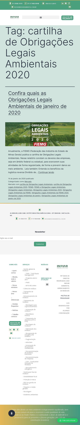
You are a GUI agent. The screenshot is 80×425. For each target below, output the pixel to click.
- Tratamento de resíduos (28, 301)
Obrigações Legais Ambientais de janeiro (24, 196)
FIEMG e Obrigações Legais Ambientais (49, 187)
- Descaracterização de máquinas (31, 358)
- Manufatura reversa (29, 314)
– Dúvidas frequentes (14, 305)
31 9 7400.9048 (33, 3)
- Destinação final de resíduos (30, 373)
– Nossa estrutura (14, 286)
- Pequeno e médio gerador (29, 387)
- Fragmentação (30, 339)
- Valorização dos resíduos (30, 329)
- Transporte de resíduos (28, 292)
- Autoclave (28, 342)
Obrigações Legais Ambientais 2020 (47, 190)
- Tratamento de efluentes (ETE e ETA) (30, 319)
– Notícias (14, 310)
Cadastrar (40, 244)
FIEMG (30, 187)
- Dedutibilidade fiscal (30, 377)
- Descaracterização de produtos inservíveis (31, 352)
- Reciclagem (27, 392)
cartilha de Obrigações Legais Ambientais (36, 184)
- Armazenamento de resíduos (30, 296)
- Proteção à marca (29, 380)
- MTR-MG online (30, 286)
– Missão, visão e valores (14, 279)
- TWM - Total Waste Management (32, 274)
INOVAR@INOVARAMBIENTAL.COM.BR (25, 7)
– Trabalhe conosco (14, 315)
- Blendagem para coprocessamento (31, 305)
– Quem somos (14, 272)
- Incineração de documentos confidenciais (30, 346)
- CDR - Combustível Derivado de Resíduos (31, 363)
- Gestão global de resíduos (29, 270)
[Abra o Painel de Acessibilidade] (11, 413)
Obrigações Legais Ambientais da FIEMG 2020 (50, 193)
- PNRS (27, 283)
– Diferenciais (15, 299)
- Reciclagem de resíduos (30, 325)
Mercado (28, 181)
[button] (40, 17)
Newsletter (40, 232)
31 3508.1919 (17, 3)
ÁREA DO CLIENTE (51, 3)
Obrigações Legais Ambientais (20, 190)
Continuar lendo (46, 172)
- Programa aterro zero (31, 278)
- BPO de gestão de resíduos (29, 383)
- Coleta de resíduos (29, 289)
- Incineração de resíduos (30, 310)
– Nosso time (14, 292)
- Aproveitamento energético (31, 368)
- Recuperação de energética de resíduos (31, 334)
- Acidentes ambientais (30, 395)
